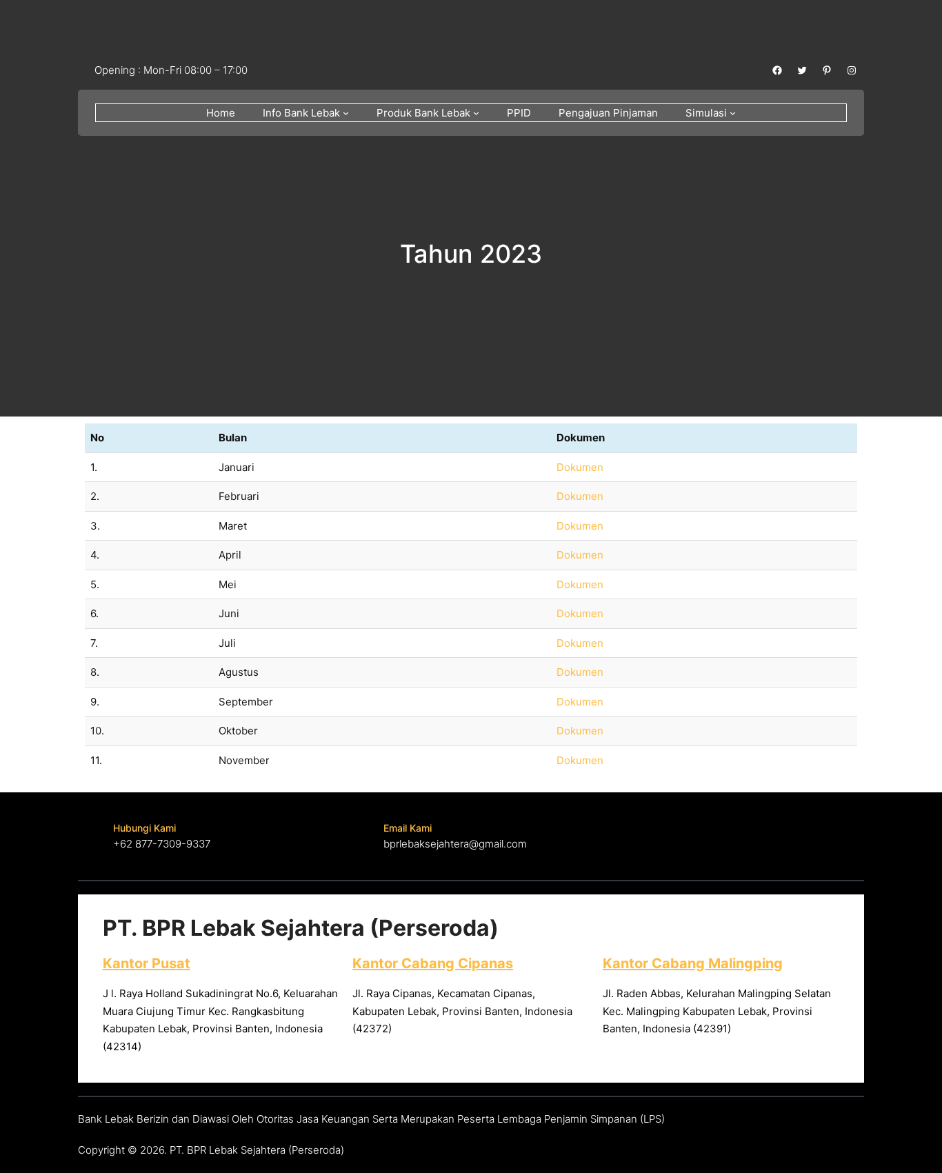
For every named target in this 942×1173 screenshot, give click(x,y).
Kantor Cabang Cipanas (432, 963)
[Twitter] (802, 70)
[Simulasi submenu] (733, 113)
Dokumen (580, 467)
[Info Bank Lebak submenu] (346, 113)
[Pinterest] (826, 70)
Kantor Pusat (146, 963)
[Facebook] (777, 70)
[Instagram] (851, 70)
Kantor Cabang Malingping (693, 963)
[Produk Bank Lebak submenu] (476, 113)
